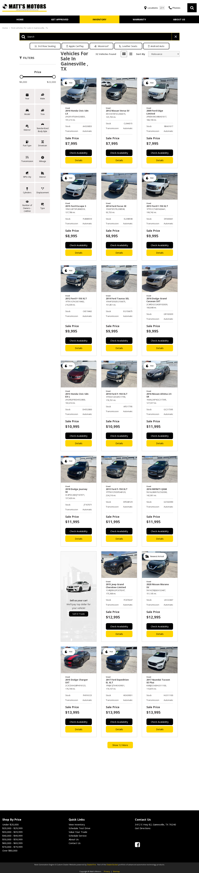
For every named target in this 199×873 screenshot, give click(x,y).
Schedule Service (78, 835)
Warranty (139, 19)
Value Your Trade (78, 831)
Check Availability (79, 152)
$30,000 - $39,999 (12, 831)
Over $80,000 (9, 850)
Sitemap (116, 871)
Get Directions (142, 828)
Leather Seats (129, 46)
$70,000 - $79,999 (12, 846)
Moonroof (103, 46)
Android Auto (157, 46)
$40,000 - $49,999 (12, 835)
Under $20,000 (10, 824)
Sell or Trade (78, 613)
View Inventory (77, 824)
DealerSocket (112, 864)
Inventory (99, 19)
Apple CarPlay (76, 46)
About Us (179, 19)
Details (78, 160)
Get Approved (59, 19)
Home (19, 19)
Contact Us (75, 843)
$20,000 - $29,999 (12, 828)
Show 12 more (120, 745)
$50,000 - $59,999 (12, 839)
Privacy (107, 871)
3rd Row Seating (47, 46)
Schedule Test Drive (79, 828)
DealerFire (91, 864)
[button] (192, 7)
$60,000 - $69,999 (12, 843)
